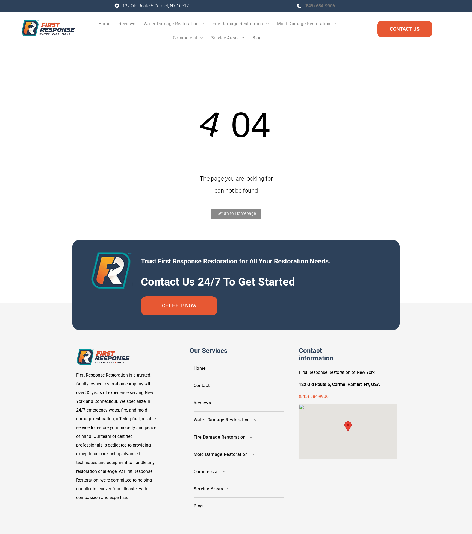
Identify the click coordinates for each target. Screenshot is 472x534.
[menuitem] (104, 25)
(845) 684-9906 (319, 5)
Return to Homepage (236, 213)
